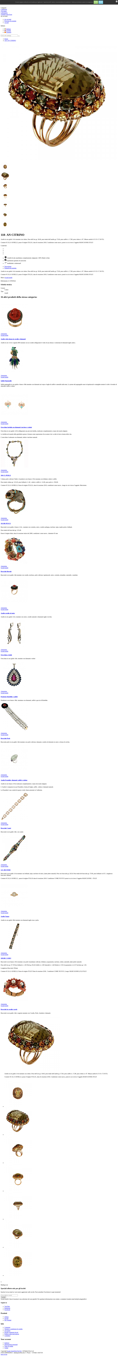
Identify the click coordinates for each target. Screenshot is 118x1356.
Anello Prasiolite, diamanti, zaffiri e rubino (14, 780)
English (8, 30)
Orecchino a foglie (6, 655)
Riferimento (4, 281)
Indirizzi (6, 1343)
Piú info (101, 1)
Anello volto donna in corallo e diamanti (13, 339)
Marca (2, 277)
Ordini (6, 1348)
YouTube (7, 1306)
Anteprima (4, 334)
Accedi (6, 22)
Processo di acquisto (10, 21)
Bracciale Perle (5, 738)
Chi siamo (7, 1330)
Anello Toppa (5, 916)
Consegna (7, 1327)
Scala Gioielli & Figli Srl (14, 1351)
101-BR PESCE (6, 523)
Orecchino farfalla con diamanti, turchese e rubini (16, 427)
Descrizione (7, 266)
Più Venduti (7, 1320)
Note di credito (8, 1346)
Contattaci (7, 1335)
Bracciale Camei (6, 828)
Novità (6, 1318)
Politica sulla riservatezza (11, 1334)
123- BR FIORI (6, 870)
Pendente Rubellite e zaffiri (9, 697)
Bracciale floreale (6, 571)
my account (7, 19)
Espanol (8, 32)
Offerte (6, 1317)
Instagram (7, 1308)
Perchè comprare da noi (11, 1332)
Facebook (7, 1310)
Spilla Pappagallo (6, 381)
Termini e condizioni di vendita (13, 1329)
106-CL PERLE (6, 475)
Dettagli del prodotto (10, 268)
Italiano (8, 29)
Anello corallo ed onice (8, 613)
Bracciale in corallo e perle (9, 1009)
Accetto (96, 1)
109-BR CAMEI (6, 958)
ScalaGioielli (8, 277)
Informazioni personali (11, 1344)
